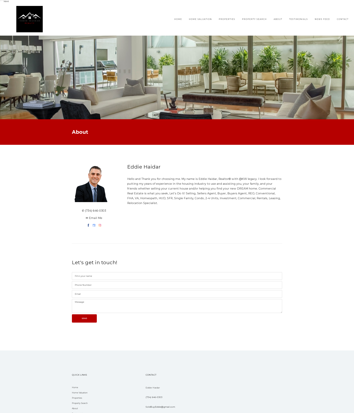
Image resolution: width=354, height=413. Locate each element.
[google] (94, 225)
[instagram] (100, 225)
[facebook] (88, 225)
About (278, 19)
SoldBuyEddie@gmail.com (160, 407)
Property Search (254, 19)
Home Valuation (200, 19)
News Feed (322, 19)
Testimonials (298, 19)
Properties (227, 19)
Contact (342, 19)
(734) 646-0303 (154, 397)
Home (178, 19)
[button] (84, 318)
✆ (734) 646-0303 (94, 210)
